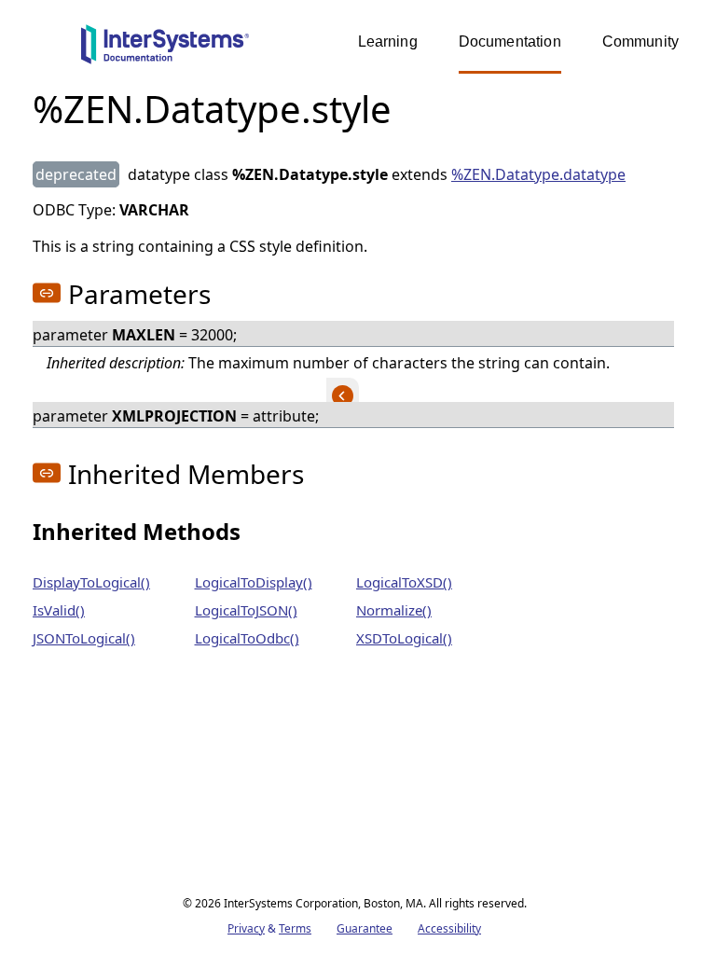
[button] (47, 293)
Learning (388, 41)
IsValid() (59, 610)
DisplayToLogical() (91, 582)
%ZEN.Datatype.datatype (538, 174)
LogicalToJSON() (246, 610)
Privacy (246, 928)
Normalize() (394, 610)
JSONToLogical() (84, 638)
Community (640, 41)
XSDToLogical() (404, 638)
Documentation (510, 41)
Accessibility (449, 928)
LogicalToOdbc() (247, 638)
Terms (295, 928)
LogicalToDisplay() (253, 582)
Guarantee (364, 928)
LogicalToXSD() (404, 582)
